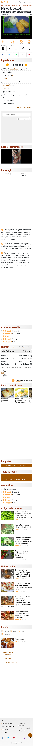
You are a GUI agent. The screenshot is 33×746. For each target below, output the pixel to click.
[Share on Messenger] (9, 54)
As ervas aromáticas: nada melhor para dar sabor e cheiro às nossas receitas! (23, 541)
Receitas (4, 721)
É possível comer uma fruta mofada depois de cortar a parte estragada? (22, 615)
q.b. (8, 85)
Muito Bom (16, 334)
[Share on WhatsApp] (16, 54)
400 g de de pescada (15, 69)
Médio (14, 339)
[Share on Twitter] (22, 54)
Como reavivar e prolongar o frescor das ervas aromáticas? (22, 554)
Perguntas (5, 729)
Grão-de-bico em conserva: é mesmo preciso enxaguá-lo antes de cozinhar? (22, 573)
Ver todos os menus (8, 726)
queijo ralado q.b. (9, 92)
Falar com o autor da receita (17, 465)
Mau (13, 342)
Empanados (19, 639)
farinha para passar (10, 100)
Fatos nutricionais (25, 107)
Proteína (8, 658)
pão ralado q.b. (8, 72)
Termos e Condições (25, 728)
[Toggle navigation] (30, 2)
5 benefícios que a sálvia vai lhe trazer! (23, 526)
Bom (14, 336)
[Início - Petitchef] (2, 5)
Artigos (4, 732)
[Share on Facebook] (2, 54)
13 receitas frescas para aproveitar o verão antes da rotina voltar (23, 586)
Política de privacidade (21, 724)
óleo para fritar (8, 104)
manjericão (7, 85)
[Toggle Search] (25, 2)
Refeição (9, 654)
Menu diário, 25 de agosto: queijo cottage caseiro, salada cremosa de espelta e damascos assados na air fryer (16, 602)
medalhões (14, 69)
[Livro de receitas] (15, 2)
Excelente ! (16, 331)
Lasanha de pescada (5, 400)
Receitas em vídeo (7, 723)
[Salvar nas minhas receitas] (29, 48)
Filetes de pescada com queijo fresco (20, 401)
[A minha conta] (20, 2)
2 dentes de (9, 75)
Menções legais (23, 731)
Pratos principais (11, 662)
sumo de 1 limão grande (12, 82)
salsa (4, 88)
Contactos (22, 721)
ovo (5, 79)
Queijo (15, 631)
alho (13, 75)
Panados (6, 631)
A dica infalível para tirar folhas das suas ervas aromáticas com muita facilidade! (23, 515)
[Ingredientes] (2, 373)
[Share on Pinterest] (29, 54)
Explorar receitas (7, 652)
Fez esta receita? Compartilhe (16, 479)
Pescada (23, 631)
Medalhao (7, 634)
